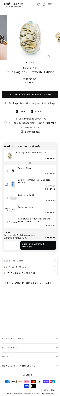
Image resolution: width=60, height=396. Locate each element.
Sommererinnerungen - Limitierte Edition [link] (34, 181)
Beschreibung (14, 261)
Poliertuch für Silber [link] (27, 195)
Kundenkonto (12, 347)
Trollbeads (30, 68)
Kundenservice (13, 338)
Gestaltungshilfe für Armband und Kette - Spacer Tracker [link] (34, 220)
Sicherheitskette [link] (25, 207)
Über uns (8, 356)
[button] (6, 245)
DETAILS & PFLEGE (16, 267)
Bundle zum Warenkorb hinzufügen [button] (33, 245)
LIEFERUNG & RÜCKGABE (20, 273)
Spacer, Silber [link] (24, 168)
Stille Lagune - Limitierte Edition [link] (30, 152)
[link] (9, 155)
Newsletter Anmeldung (19, 366)
